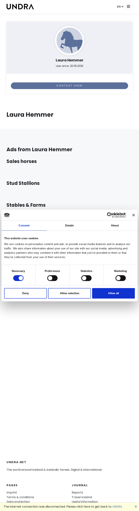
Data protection (18, 502)
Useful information (85, 502)
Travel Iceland (82, 497)
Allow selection (69, 293)
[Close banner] (133, 215)
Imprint (12, 492)
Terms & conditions (20, 497)
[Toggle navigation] (128, 6)
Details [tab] (69, 225)
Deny (25, 293)
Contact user (69, 85)
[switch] (52, 278)
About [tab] (115, 225)
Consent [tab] (24, 225)
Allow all (113, 293)
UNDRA (117, 506)
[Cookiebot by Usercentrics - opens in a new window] (110, 215)
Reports (77, 492)
